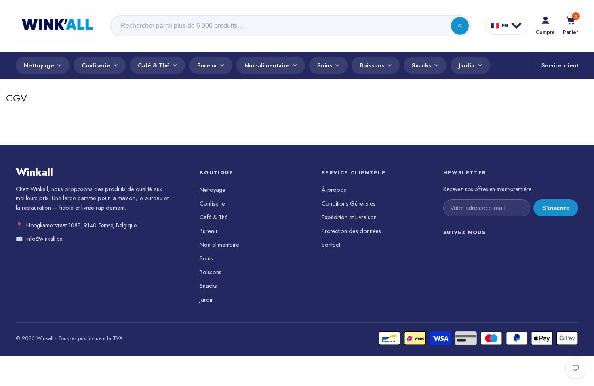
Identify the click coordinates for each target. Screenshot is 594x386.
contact (331, 244)
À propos (334, 189)
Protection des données (351, 231)
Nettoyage (39, 65)
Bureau (207, 65)
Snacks (421, 65)
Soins (324, 65)
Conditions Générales (348, 203)
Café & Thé (154, 65)
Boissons (372, 65)
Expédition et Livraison (349, 217)
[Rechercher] (460, 26)
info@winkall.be (44, 239)
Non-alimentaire (267, 65)
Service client (559, 65)
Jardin (466, 65)
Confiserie (96, 65)
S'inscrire (555, 208)
